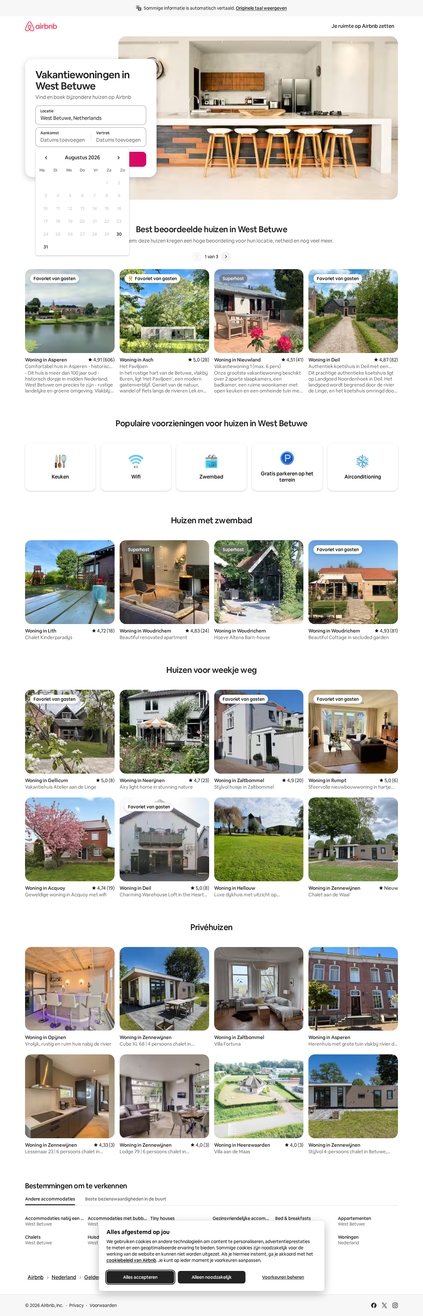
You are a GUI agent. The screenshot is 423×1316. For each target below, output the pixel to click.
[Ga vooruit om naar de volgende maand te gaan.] (118, 158)
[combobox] (90, 118)
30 (119, 234)
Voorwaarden (103, 1305)
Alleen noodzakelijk (212, 1277)
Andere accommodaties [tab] (50, 1199)
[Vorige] (197, 257)
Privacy (76, 1305)
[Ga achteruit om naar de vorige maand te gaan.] (46, 158)
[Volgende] (226, 257)
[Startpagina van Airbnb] (41, 26)
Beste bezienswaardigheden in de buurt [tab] (125, 1199)
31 (46, 247)
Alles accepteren (140, 1277)
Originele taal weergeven (261, 8)
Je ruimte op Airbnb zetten (363, 26)
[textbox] (63, 140)
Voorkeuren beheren (283, 1277)
